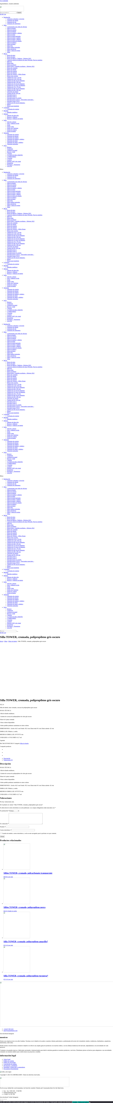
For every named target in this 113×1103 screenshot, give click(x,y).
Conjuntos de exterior (13, 109)
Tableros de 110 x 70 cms (14, 77)
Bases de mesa (11, 55)
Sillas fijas (10, 46)
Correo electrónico (5, 830)
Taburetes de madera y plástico (15, 139)
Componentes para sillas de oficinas (17, 27)
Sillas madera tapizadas (13, 47)
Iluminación (7, 17)
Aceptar (75, 1102)
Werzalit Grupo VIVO (13, 101)
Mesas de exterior (12, 71)
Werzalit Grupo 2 (12, 96)
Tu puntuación (4, 811)
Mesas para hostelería (13, 106)
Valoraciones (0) (8, 760)
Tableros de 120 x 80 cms (14, 79)
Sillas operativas (11, 49)
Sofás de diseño (11, 131)
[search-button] (17, 631)
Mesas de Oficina (12, 72)
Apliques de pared (12, 150)
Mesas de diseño (11, 69)
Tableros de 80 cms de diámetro (16, 88)
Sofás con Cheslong (12, 128)
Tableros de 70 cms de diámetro (16, 84)
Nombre (3, 827)
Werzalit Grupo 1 (12, 95)
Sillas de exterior (11, 30)
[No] (89, 1102)
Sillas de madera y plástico (14, 33)
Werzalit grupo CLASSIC (14, 98)
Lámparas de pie (11, 22)
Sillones (6, 114)
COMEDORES (11, 156)
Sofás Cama (10, 126)
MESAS (9, 61)
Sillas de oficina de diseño (14, 41)
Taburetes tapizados (12, 144)
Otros (5, 145)
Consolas (9, 158)
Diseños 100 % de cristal (14, 161)
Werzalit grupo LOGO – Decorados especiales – (20, 99)
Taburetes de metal (12, 141)
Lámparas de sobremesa (13, 23)
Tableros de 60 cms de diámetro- (16, 103)
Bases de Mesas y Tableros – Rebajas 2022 (19, 58)
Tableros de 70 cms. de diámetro (16, 85)
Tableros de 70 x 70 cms (14, 87)
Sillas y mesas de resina (13, 50)
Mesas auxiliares (11, 65)
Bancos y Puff (11, 152)
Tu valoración (4, 823)
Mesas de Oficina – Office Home (16, 74)
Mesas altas (10, 63)
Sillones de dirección (13, 115)
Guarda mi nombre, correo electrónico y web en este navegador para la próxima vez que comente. (29, 833)
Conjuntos (6, 107)
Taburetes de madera (13, 137)
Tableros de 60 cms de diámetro (16, 80)
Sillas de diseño (11, 28)
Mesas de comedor (12, 68)
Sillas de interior (11, 31)
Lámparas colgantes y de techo (15, 19)
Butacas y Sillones (12, 117)
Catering (9, 153)
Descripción (7, 758)
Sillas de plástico (11, 42)
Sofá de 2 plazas (11, 122)
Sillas (5, 25)
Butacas (9, 147)
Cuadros (9, 160)
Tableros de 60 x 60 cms (14, 82)
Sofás (5, 120)
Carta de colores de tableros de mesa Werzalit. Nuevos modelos (24, 60)
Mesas (5, 53)
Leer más (10, 877)
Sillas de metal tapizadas (14, 36)
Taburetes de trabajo (12, 91)
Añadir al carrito (12, 911)
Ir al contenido (4, 0)
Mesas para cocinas (12, 76)
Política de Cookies (83, 1102)
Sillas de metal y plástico (14, 39)
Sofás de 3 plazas (12, 130)
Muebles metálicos (12, 112)
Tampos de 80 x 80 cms (13, 93)
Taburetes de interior (12, 136)
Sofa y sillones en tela (13, 123)
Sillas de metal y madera (14, 38)
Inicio (1, 641)
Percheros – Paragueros (13, 164)
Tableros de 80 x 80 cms (14, 90)
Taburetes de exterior (13, 134)
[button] (56, 169)
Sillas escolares (11, 44)
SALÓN (9, 166)
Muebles (6, 111)
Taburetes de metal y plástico (15, 142)
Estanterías (10, 163)
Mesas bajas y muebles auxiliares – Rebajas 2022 (20, 66)
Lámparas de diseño (12, 20)
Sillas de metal (11, 34)
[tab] (58, 758)
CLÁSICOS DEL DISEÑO (15, 155)
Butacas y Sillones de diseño (15, 118)
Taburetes (6, 133)
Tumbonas (10, 149)
